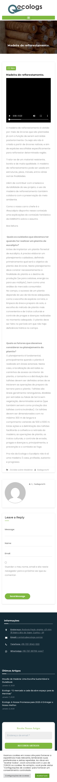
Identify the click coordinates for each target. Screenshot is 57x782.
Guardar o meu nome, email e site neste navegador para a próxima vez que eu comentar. (26, 571)
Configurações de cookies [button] (17, 775)
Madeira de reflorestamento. (25, 74)
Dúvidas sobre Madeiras (21, 469)
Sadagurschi (42, 469)
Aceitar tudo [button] (42, 775)
